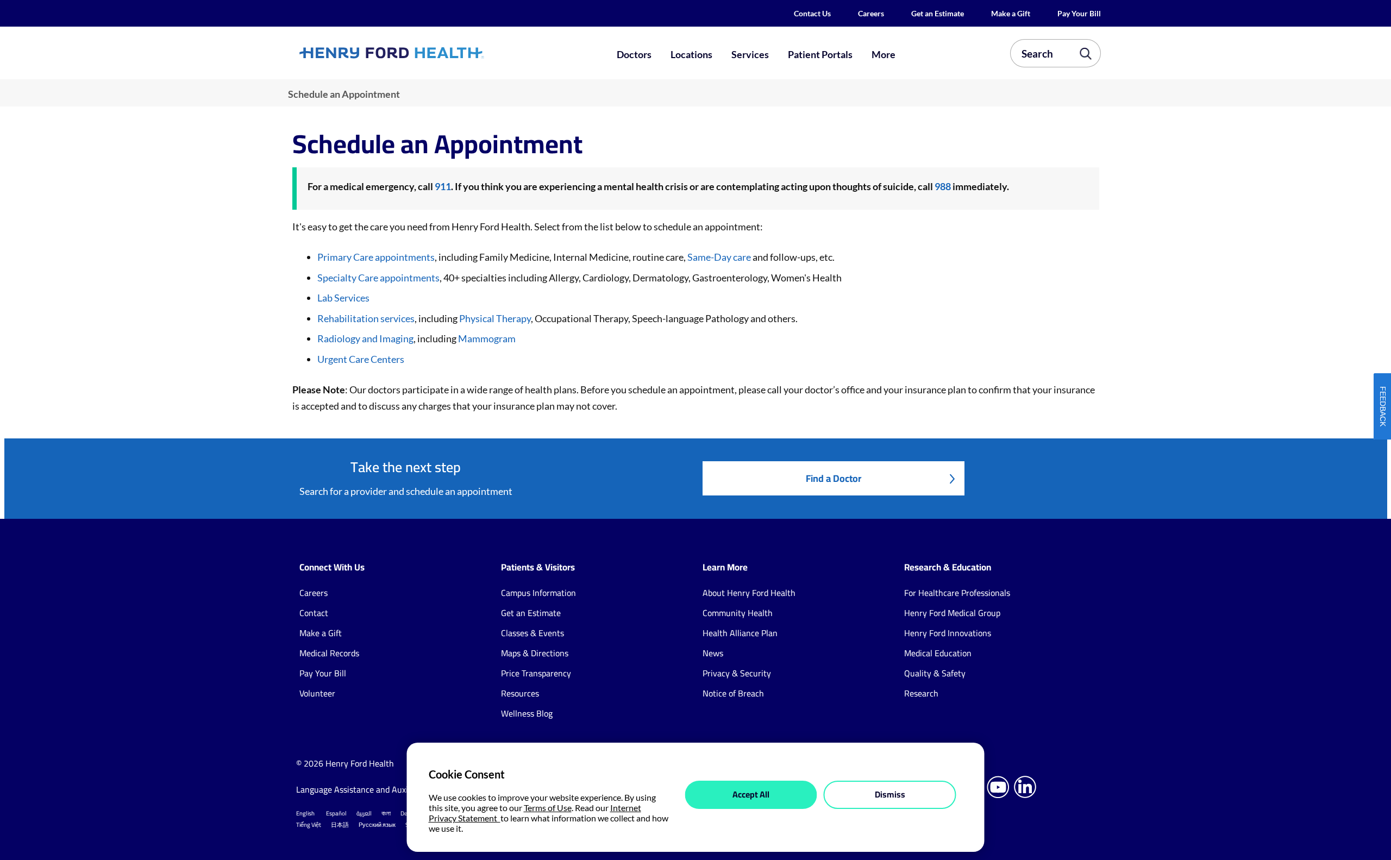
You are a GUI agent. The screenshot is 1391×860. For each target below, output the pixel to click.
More (883, 54)
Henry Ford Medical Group (952, 613)
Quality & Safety (935, 673)
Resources (520, 693)
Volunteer (317, 693)
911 (443, 186)
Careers (871, 13)
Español (336, 813)
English (305, 813)
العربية (364, 813)
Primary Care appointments (376, 257)
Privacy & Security (737, 673)
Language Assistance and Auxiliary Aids (369, 789)
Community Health (738, 613)
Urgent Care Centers (360, 359)
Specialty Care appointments (378, 278)
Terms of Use (548, 807)
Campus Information (538, 593)
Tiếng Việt (308, 824)
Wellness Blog (527, 713)
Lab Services (343, 298)
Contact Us (812, 13)
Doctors (634, 54)
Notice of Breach (733, 693)
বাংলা (386, 813)
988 (943, 186)
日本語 (340, 824)
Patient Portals (820, 54)
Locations (691, 54)
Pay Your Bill (1079, 13)
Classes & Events (532, 633)
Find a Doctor (833, 478)
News (713, 653)
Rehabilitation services (366, 318)
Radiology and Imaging (365, 338)
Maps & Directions (534, 653)
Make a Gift (1010, 13)
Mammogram (487, 338)
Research (921, 693)
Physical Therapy (494, 318)
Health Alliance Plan (740, 633)
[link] (431, 52)
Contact (313, 613)
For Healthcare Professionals (957, 593)
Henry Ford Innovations (947, 633)
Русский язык (377, 824)
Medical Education (938, 653)
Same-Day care (719, 257)
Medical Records (329, 653)
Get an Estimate (937, 13)
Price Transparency (536, 673)
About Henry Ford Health (749, 593)
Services (750, 54)
